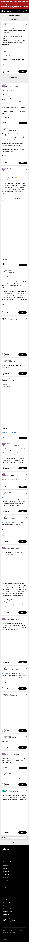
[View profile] (3, 24)
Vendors (5, 880)
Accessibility (10, 934)
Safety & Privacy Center (11, 930)
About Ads (5, 934)
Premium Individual (8, 903)
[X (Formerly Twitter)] (9, 920)
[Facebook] (14, 920)
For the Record (7, 861)
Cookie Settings (12, 932)
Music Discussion (10, 65)
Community (7, 11)
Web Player (6, 890)
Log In (23, 11)
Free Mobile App (7, 893)
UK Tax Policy (13, 937)
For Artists (5, 868)
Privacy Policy (5, 932)
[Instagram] (5, 920)
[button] (26, 24)
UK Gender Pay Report (7, 939)
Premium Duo (6, 905)
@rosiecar (4, 498)
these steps (18, 6)
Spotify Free (6, 914)
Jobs (4, 859)
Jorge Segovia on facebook (9, 432)
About (4, 856)
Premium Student (7, 911)
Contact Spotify (7, 896)
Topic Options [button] (14, 19)
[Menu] (26, 11)
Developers (6, 871)
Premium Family (7, 908)
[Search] (20, 11)
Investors (5, 877)
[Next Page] (20, 81)
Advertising (6, 874)
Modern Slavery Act (6, 937)
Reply (22, 71)
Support (5, 887)
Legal (4, 930)
